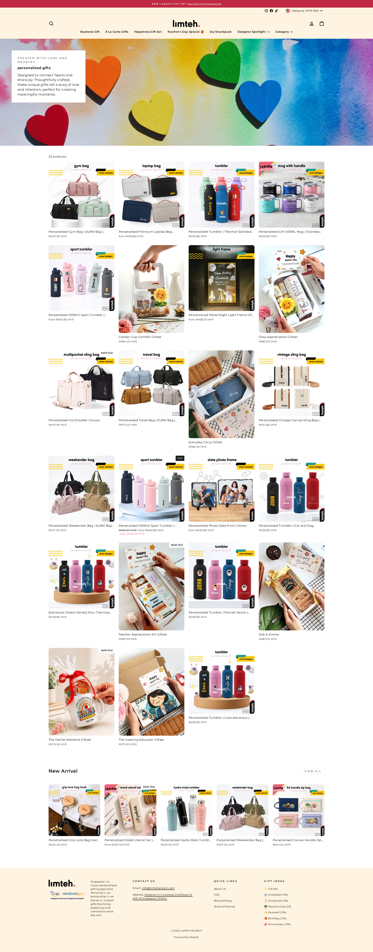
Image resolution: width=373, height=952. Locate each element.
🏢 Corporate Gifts (276, 894)
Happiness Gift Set (148, 31)
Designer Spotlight (252, 31)
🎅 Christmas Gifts (276, 900)
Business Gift (90, 31)
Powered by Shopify (186, 937)
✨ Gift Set (271, 888)
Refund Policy (223, 900)
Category (282, 31)
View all (313, 771)
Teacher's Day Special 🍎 (185, 31)
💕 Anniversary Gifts (277, 924)
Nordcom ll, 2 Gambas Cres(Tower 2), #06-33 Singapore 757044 (163, 896)
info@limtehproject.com (158, 888)
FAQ (217, 894)
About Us (220, 888)
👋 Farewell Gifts (275, 912)
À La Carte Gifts (116, 31)
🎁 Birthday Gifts (275, 918)
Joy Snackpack (221, 31)
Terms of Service (224, 906)
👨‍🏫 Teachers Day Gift (277, 906)
